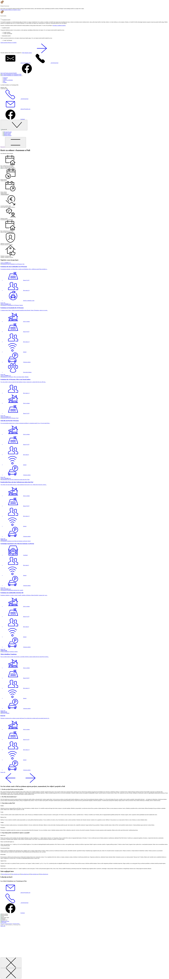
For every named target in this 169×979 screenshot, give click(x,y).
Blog (4, 81)
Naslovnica (5, 77)
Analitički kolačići (6, 27)
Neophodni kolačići (6, 19)
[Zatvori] (11, 963)
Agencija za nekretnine (8, 80)
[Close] (11, 973)
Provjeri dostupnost (4, 194)
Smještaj (5, 78)
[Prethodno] (10, 782)
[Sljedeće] (30, 782)
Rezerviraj (3, 146)
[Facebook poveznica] (27, 73)
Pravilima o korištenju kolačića (59, 25)
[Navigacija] (15, 142)
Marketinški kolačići (6, 35)
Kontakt (5, 82)
